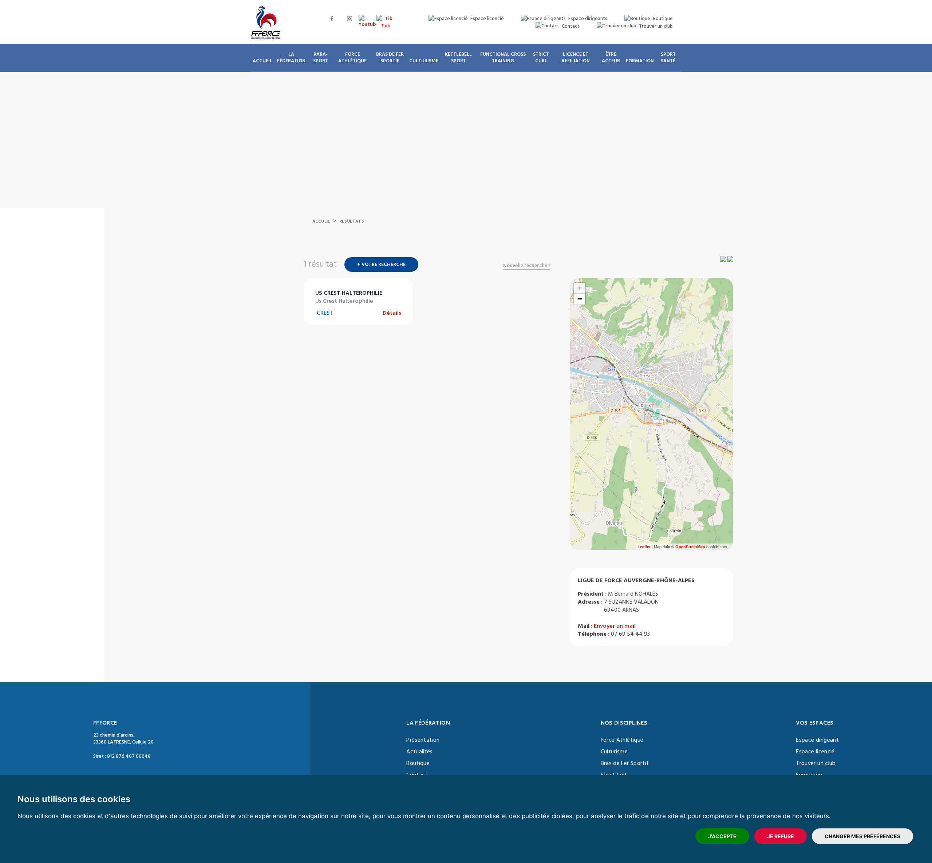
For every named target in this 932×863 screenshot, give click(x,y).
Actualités (419, 752)
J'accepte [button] (722, 836)
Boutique (418, 763)
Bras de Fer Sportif (625, 763)
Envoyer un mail (615, 626)
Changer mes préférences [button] (862, 836)
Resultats (351, 221)
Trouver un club (816, 763)
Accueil (321, 221)
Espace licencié (815, 752)
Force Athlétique (622, 740)
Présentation (422, 740)
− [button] (579, 298)
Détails (392, 313)
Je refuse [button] (780, 836)
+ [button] (579, 288)
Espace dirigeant (817, 740)
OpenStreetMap (690, 546)
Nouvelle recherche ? (526, 265)
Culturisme (614, 752)
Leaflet (644, 546)
